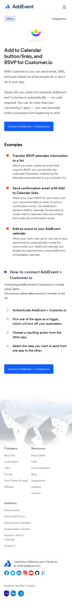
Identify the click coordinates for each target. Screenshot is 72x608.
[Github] (37, 573)
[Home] (19, 6)
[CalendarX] (43, 573)
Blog (34, 474)
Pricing (8, 474)
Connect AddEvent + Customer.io (29, 126)
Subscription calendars (17, 522)
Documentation (40, 468)
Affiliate (8, 486)
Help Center (38, 455)
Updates (36, 486)
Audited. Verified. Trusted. (20, 585)
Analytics (9, 545)
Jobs (7, 468)
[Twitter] (12, 573)
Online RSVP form (14, 516)
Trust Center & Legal (16, 480)
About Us (9, 455)
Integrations (59, 18)
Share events (11, 510)
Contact (36, 493)
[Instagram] (25, 573)
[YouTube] (31, 573)
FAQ (34, 461)
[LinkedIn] (18, 573)
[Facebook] (6, 573)
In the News (11, 461)
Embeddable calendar (17, 529)
